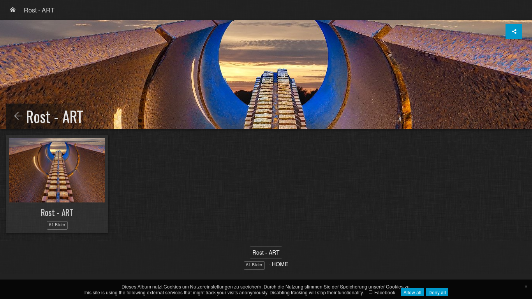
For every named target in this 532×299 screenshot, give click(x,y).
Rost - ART (39, 9)
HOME (280, 264)
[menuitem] (13, 10)
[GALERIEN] (13, 10)
